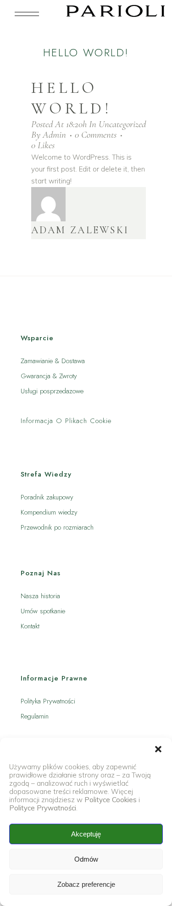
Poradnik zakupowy (47, 497)
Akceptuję (86, 834)
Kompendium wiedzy (49, 512)
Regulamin (35, 716)
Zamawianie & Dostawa (53, 361)
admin (54, 134)
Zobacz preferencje (86, 884)
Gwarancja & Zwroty (49, 376)
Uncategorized (122, 124)
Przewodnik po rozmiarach (57, 527)
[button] (158, 749)
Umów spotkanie (43, 611)
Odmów (86, 859)
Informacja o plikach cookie (66, 421)
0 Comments (96, 134)
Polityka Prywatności (48, 701)
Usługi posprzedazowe (52, 391)
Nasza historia (40, 596)
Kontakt (30, 626)
